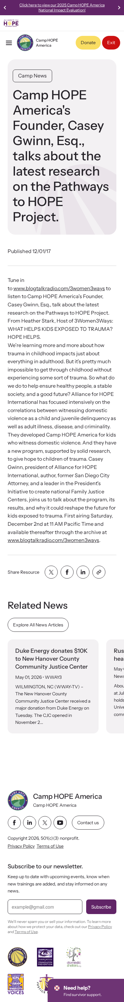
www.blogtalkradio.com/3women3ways (59, 288)
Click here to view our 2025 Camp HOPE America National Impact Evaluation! (62, 7)
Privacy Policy (21, 846)
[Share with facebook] (67, 572)
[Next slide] (119, 7)
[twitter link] (45, 822)
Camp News (32, 75)
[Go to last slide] (5, 7)
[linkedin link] (29, 822)
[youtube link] (60, 822)
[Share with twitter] (51, 572)
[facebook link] (14, 822)
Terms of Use (50, 846)
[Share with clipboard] (99, 572)
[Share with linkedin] (83, 572)
